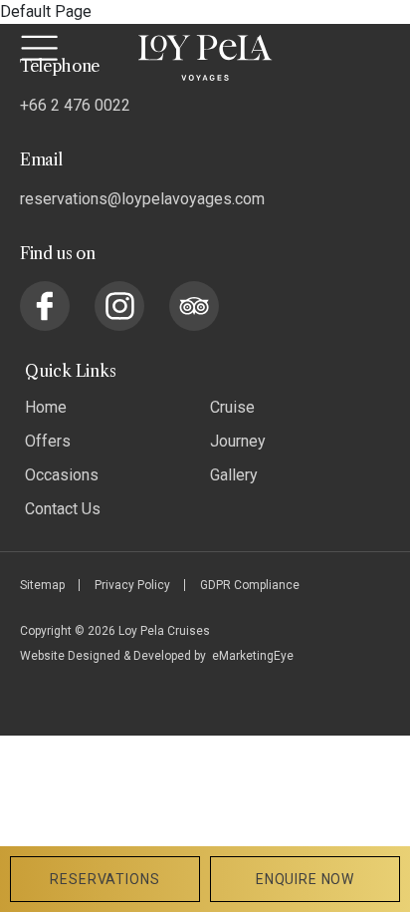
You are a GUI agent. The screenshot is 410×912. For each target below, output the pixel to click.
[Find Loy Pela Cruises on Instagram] (119, 306)
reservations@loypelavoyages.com (142, 198)
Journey (238, 441)
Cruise (232, 407)
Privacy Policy (132, 585)
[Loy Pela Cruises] (205, 58)
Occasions (62, 474)
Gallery (234, 474)
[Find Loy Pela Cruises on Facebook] (45, 306)
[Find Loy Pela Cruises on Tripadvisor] (194, 306)
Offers (48, 441)
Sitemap (42, 585)
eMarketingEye (253, 656)
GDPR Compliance (250, 585)
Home (46, 407)
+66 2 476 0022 (75, 105)
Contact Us (63, 508)
